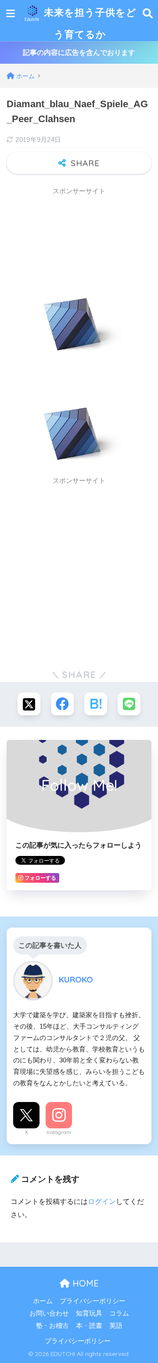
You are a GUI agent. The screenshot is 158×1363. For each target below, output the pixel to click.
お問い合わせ (49, 1313)
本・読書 (89, 1325)
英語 (115, 1325)
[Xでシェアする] (29, 703)
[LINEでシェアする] (129, 703)
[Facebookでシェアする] (62, 703)
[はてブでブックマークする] (95, 703)
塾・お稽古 (52, 1325)
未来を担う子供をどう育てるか (88, 23)
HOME (84, 1283)
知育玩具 (89, 1313)
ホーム (43, 1301)
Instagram (59, 1132)
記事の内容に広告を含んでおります (79, 52)
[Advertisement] (77, 223)
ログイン (102, 1201)
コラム (119, 1313)
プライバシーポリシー (93, 1301)
